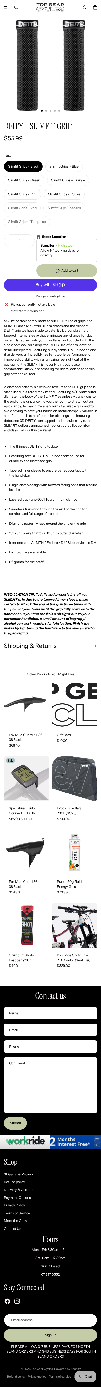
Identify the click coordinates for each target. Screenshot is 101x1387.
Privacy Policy (14, 1205)
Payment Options (17, 1197)
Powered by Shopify (67, 1369)
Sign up (50, 1335)
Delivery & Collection (20, 1190)
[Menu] (5, 7)
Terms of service (60, 1376)
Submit (15, 1123)
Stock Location (54, 236)
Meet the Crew (15, 1220)
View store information (28, 311)
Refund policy (14, 1182)
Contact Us (12, 1228)
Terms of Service (17, 1213)
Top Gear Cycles (42, 1369)
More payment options (50, 296)
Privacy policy (37, 1376)
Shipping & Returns (30, 645)
